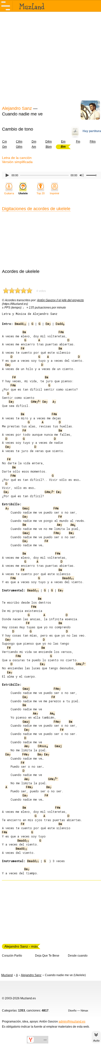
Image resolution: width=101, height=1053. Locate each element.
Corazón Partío (12, 955)
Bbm (49, 146)
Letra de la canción (17, 158)
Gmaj (25, 508)
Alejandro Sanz (17, 108)
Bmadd (20, 324)
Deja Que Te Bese (47, 955)
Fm (78, 141)
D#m (48, 141)
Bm (24, 332)
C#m (19, 141)
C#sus (43, 746)
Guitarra (9, 193)
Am (34, 146)
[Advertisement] (50, 58)
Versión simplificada (17, 162)
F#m (93, 141)
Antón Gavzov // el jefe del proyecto (60, 300)
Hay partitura (92, 131)
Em (63, 141)
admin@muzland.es (72, 1021)
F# (22, 348)
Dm (34, 141)
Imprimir (54, 193)
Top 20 (41, 193)
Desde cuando (78, 955)
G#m (19, 146)
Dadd (60, 324)
